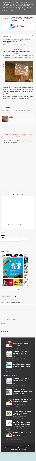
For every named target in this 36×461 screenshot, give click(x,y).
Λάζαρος (12, 117)
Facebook (14, 110)
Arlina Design (13, 448)
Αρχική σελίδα (17, 135)
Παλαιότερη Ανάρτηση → (26, 134)
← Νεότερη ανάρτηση (8, 134)
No (23, 44)
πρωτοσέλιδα (12, 289)
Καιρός (10, 224)
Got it (23, 13)
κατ (3, 327)
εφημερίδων (19, 289)
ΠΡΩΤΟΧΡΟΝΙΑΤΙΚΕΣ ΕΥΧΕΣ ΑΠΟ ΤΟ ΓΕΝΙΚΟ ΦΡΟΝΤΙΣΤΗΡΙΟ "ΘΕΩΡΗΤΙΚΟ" (22, 413)
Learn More (15, 13)
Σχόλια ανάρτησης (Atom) (16, 186)
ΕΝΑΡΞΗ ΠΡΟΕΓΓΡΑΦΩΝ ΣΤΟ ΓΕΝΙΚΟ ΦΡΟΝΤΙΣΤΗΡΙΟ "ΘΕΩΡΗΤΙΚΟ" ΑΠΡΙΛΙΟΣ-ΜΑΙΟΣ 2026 (21, 354)
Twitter (22, 110)
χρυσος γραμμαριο (12, 319)
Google (6, 110)
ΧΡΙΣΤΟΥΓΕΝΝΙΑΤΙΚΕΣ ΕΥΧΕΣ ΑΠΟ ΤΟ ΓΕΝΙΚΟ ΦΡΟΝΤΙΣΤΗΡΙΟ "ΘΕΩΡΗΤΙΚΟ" (22, 343)
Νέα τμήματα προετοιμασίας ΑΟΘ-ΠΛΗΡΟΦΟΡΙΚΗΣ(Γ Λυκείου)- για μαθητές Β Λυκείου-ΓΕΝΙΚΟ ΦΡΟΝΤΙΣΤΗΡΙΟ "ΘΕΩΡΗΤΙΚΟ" (22, 365)
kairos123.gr (19, 224)
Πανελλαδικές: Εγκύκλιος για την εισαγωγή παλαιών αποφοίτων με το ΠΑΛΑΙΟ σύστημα (22, 391)
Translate (13, 299)
